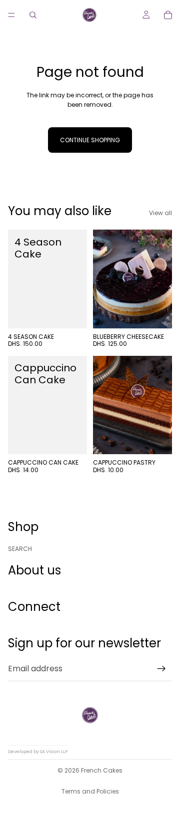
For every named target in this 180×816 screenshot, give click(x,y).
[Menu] (11, 14)
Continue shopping (90, 140)
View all (160, 213)
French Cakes (101, 770)
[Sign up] (161, 668)
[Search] (33, 15)
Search (20, 548)
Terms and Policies (90, 791)
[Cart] (168, 15)
